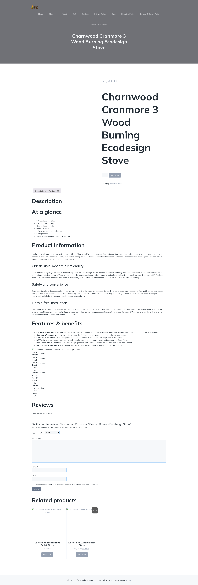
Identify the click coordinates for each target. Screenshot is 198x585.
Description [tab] (40, 191)
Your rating (37, 433)
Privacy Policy (100, 14)
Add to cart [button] (47, 554)
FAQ (74, 14)
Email (34, 476)
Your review (37, 438)
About (64, 14)
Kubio (128, 580)
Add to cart (115, 175)
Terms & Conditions (99, 25)
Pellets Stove (115, 183)
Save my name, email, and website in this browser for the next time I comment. (67, 484)
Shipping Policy (128, 14)
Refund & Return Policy (150, 14)
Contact (85, 14)
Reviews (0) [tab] (54, 191)
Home (40, 14)
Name (35, 467)
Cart (114, 14)
